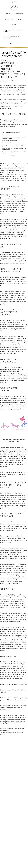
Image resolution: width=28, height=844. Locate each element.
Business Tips (11, 728)
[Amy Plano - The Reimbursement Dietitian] (14, 2)
